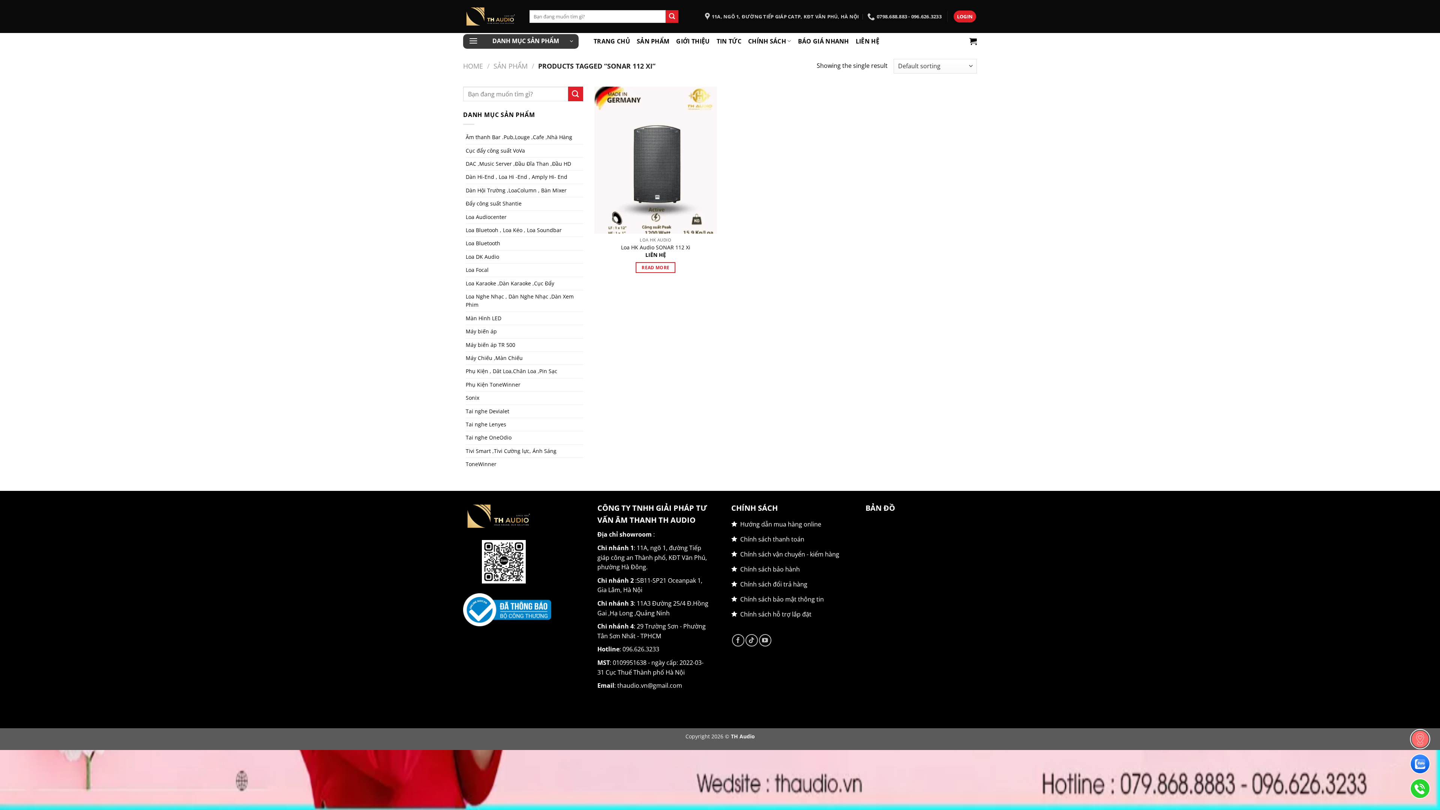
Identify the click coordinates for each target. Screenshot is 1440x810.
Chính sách (767, 41)
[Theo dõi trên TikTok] (752, 640)
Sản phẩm (653, 41)
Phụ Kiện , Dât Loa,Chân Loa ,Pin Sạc (511, 371)
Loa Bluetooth (483, 243)
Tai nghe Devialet (487, 411)
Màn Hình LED (483, 318)
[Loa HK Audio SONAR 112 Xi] (655, 160)
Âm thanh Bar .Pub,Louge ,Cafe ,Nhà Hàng (519, 137)
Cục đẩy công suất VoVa (495, 150)
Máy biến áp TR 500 (490, 344)
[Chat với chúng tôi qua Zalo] (1420, 763)
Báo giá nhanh (823, 41)
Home (473, 65)
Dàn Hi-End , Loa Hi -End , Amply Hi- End (516, 176)
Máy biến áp (481, 331)
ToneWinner (481, 464)
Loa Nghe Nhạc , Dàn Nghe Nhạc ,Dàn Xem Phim (520, 300)
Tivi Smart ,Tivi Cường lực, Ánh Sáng (511, 450)
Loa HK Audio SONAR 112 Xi (655, 247)
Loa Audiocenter (486, 216)
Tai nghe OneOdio (489, 437)
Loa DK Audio (482, 256)
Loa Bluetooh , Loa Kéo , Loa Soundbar (514, 230)
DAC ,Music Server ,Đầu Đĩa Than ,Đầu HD (518, 163)
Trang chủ (612, 41)
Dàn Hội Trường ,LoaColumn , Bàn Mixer (516, 190)
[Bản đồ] (1420, 739)
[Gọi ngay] (1420, 788)
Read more (655, 267)
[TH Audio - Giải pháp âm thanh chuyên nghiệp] (490, 16)
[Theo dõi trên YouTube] (765, 640)
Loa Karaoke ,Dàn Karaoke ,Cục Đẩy (510, 283)
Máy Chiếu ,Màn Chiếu (494, 358)
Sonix (472, 397)
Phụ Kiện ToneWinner (493, 384)
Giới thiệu (693, 41)
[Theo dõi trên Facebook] (738, 640)
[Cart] (973, 41)
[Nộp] (672, 16)
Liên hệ (867, 41)
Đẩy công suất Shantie (494, 203)
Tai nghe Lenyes (486, 424)
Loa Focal (477, 269)
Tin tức (729, 41)
